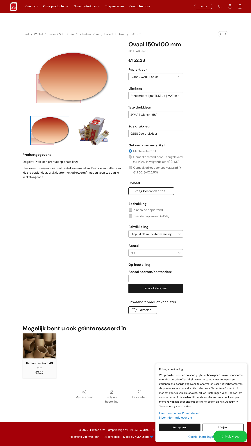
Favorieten (139, 397)
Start (26, 34)
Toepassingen (114, 6)
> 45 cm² (136, 34)
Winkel (38, 34)
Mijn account (84, 397)
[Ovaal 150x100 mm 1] (93, 130)
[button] (230, 436)
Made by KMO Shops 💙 (138, 436)
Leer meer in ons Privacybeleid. (180, 413)
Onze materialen (86, 6)
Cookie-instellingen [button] (201, 437)
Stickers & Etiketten (61, 34)
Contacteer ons (139, 6)
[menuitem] (220, 34)
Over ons (31, 6)
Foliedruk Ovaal (114, 34)
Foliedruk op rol (89, 34)
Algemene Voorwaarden (84, 436)
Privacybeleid (111, 436)
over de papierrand (151, 216)
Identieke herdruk (145, 151)
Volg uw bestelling (111, 399)
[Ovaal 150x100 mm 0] (49, 130)
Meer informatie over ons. (176, 418)
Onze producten (54, 6)
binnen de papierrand (148, 210)
